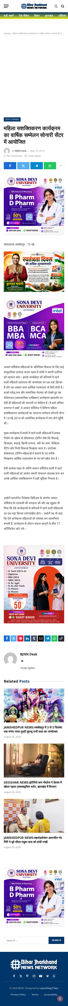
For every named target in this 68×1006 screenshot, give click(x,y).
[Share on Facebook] (10, 165)
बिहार (37, 15)
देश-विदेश (24, 15)
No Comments (14, 156)
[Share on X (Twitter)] (23, 165)
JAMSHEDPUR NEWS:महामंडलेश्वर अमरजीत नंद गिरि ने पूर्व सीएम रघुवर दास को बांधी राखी (33, 840)
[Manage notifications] (60, 999)
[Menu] (6, 6)
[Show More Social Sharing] (60, 165)
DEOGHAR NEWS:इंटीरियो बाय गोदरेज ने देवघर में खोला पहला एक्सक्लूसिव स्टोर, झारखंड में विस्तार (33, 784)
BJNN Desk (20, 150)
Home (7, 33)
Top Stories (12, 119)
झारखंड (49, 15)
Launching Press (49, 988)
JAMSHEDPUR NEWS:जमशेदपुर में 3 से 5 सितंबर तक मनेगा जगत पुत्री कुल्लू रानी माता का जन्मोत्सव (33, 729)
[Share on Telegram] (36, 165)
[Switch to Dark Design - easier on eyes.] (56, 6)
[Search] (62, 6)
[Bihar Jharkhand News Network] (34, 6)
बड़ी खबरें (9, 15)
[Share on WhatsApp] (50, 165)
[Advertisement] (34, 75)
